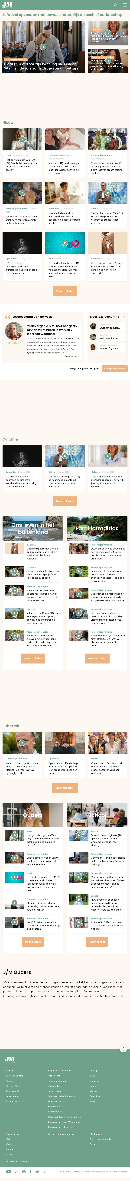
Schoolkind (95, 1096)
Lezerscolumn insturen (61, 1134)
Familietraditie (55, 1106)
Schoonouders (55, 1111)
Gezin (9, 1144)
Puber (93, 1101)
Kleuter (93, 1091)
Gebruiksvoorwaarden (101, 1139)
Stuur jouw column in (114, 368)
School (9, 1154)
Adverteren (12, 1096)
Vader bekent (55, 1086)
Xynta (124, 1171)
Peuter (93, 1086)
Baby (92, 1075)
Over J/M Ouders (14, 1075)
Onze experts (13, 1101)
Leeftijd (94, 1070)
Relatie (9, 1149)
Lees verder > (72, 356)
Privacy (93, 1144)
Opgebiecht (54, 1075)
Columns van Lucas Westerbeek (64, 1122)
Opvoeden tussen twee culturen (64, 1116)
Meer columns (65, 501)
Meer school (97, 941)
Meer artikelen (65, 291)
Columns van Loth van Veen (62, 1127)
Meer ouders (33, 941)
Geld (8, 1139)
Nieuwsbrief (12, 1091)
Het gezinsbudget (57, 1081)
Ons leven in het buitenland (62, 1096)
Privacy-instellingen (17, 1161)
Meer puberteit (65, 788)
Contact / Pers (13, 1086)
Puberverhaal (55, 1101)
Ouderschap (13, 1134)
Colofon (10, 1081)
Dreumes (94, 1081)
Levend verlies (55, 1091)
